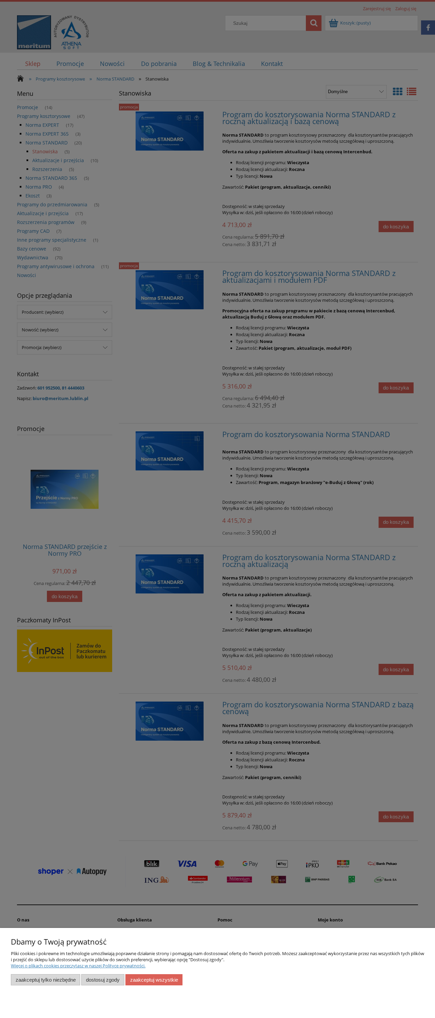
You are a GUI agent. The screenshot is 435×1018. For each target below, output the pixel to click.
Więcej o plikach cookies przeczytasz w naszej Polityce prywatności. (78, 966)
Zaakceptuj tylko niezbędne (46, 980)
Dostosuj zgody (103, 980)
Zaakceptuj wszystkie (154, 980)
